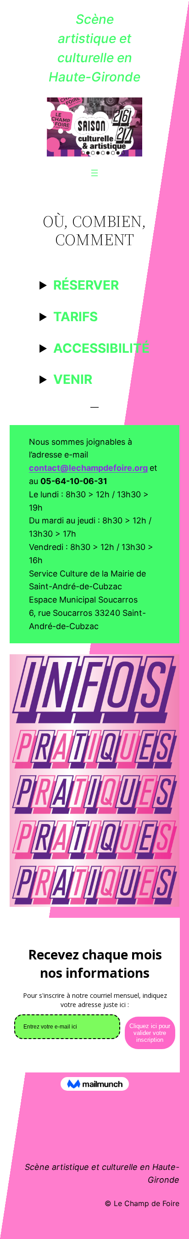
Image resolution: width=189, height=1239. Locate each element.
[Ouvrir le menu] (94, 172)
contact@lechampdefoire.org (88, 468)
